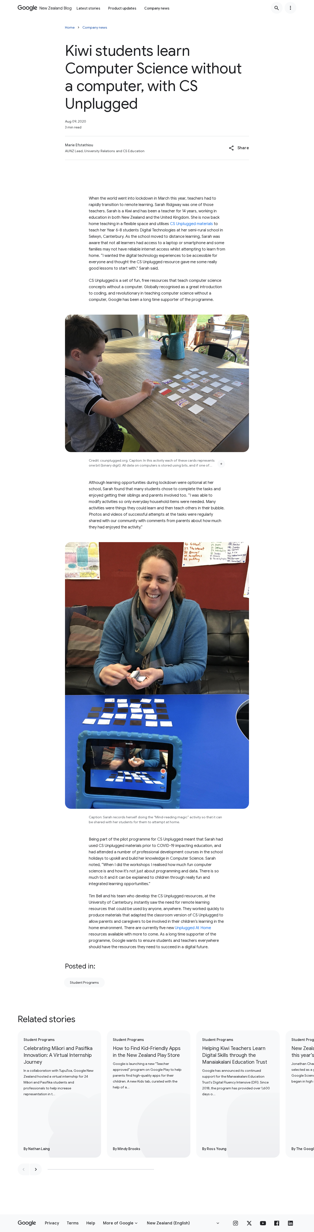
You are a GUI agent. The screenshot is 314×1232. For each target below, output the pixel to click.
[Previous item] (23, 1169)
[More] (221, 464)
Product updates (122, 8)
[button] (239, 148)
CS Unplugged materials (191, 223)
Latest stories (88, 8)
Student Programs (84, 982)
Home (70, 27)
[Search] (277, 8)
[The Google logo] (27, 1223)
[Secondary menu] (290, 8)
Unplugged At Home (193, 927)
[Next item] (36, 1169)
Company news (157, 8)
